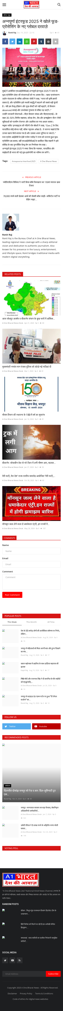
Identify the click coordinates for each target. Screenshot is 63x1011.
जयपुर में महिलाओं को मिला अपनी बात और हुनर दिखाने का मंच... (40, 650)
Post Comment (12, 594)
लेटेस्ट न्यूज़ (7, 15)
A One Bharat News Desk (12, 323)
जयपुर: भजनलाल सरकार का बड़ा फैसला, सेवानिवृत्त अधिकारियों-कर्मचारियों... (39, 809)
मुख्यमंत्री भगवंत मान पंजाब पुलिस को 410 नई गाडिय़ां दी (27, 366)
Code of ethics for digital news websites (30, 999)
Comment (7, 571)
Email (5, 558)
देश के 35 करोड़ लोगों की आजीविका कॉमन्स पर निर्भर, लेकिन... (40, 632)
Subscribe (53, 973)
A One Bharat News (48, 161)
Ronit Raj (12, 32)
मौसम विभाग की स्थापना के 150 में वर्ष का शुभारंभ (24, 414)
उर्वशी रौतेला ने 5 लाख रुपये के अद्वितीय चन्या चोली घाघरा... (39, 827)
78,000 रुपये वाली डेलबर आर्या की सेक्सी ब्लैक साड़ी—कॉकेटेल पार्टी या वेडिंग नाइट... (31, 198)
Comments (9, 538)
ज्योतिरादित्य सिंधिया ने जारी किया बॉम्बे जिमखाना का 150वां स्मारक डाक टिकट (31, 184)
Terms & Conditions (44, 993)
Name (5, 545)
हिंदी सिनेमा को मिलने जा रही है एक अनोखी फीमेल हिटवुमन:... (38, 926)
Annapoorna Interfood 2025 (23, 161)
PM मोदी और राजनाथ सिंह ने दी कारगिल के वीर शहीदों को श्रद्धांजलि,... (40, 680)
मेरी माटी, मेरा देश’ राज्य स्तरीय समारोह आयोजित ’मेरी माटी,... (28, 476)
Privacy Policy (26, 993)
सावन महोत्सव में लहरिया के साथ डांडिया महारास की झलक (39, 665)
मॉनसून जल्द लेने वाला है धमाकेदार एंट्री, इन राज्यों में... (25, 524)
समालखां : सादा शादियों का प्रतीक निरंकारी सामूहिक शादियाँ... (39, 939)
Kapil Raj (24, 670)
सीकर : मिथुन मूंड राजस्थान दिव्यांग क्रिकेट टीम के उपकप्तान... (38, 912)
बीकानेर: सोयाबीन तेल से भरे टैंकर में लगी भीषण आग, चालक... (29, 462)
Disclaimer (12, 993)
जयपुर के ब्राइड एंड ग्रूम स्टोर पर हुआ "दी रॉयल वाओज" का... (39, 698)
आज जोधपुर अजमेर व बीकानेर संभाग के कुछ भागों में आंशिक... (28, 318)
